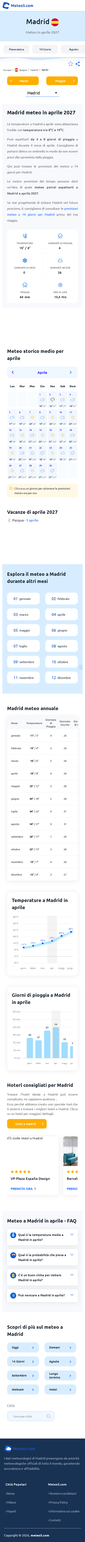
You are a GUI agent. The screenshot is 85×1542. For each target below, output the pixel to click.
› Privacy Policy (58, 1502)
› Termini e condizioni (62, 1493)
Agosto (54, 1361)
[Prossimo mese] (71, 372)
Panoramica (16, 49)
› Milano (11, 1502)
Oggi (15, 1347)
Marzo (24, 81)
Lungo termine (54, 1375)
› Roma (10, 1493)
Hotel (53, 1389)
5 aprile (32, 520)
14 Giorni (45, 49)
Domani (54, 1347)
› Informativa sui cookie (63, 1511)
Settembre (19, 1375)
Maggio (60, 81)
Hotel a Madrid (25, 1124)
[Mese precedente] (14, 372)
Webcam (18, 1389)
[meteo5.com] (18, 5)
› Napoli (11, 1511)
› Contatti (54, 1520)
